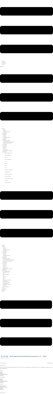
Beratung (4, 129)
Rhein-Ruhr (4, 285)
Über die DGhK (4, 263)
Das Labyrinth (4, 62)
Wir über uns (5, 146)
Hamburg (4, 276)
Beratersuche (4, 63)
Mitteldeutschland (5, 281)
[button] (26, 30)
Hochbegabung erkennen (6, 131)
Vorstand (4, 148)
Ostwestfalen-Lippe (6, 283)
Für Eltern (3, 246)
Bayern (4, 273)
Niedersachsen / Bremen (6, 282)
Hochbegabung (4, 257)
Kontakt (3, 64)
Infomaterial (5, 138)
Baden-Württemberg (6, 272)
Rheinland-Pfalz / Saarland (7, 284)
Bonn (4, 275)
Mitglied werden (5, 149)
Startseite (3, 245)
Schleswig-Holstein (6, 286)
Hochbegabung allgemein (6, 140)
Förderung (4, 130)
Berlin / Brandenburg (6, 274)
